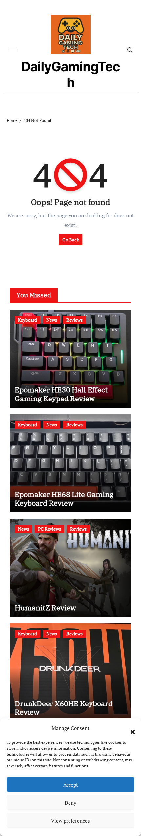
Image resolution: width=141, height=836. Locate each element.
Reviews (74, 320)
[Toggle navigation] (13, 50)
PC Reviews (49, 529)
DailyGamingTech (70, 74)
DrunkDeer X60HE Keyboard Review (63, 708)
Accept (70, 784)
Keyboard (27, 320)
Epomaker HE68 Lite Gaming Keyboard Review (64, 498)
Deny (70, 802)
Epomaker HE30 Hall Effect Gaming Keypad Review (61, 394)
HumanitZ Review (45, 607)
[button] (129, 728)
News (51, 320)
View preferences (70, 820)
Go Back (70, 240)
